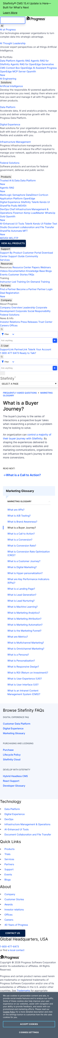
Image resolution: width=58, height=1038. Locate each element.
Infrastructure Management (15, 141)
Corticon (43, 194)
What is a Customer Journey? (23, 561)
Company (6, 300)
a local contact (16, 950)
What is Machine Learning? (22, 606)
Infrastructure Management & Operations (27, 824)
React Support (11, 780)
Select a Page (10, 383)
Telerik (35, 202)
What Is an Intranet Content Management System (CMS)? (23, 692)
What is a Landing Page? (21, 588)
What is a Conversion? (19, 539)
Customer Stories (18, 274)
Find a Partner (8, 289)
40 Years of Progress (16, 924)
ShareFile (5, 205)
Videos (4, 270)
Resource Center (21, 267)
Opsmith (18, 73)
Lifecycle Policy (12, 754)
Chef (12, 209)
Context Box (13, 67)
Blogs (49, 270)
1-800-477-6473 (9, 352)
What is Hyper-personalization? (25, 573)
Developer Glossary (14, 785)
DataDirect (32, 194)
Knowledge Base (35, 270)
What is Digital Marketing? (22, 567)
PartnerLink (20, 349)
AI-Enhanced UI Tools (12, 223)
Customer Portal (32, 252)
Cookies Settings (29, 1032)
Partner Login (44, 289)
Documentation (16, 270)
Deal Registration (9, 294)
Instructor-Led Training (13, 281)
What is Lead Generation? (21, 594)
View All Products (13, 243)
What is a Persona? (18, 654)
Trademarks (23, 990)
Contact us (12, 933)
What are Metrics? (17, 636)
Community (31, 256)
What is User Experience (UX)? (24, 678)
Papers (36, 267)
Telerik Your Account (39, 349)
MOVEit (22, 205)
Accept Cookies (29, 1024)
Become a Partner (27, 289)
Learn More (10, 12)
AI (2, 25)
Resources (6, 263)
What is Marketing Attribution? (24, 618)
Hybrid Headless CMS (15, 776)
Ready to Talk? (28, 352)
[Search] (2, 329)
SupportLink (7, 349)
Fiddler (48, 223)
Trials (7, 854)
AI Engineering (8, 78)
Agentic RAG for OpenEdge (26, 64)
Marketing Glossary (14, 733)
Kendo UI (45, 202)
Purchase (8, 749)
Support (5, 248)
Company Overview (11, 307)
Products (6, 176)
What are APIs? (15, 509)
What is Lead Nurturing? (21, 600)
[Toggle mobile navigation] (2, 373)
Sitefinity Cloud (11, 759)
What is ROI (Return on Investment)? (27, 672)
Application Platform (11, 198)
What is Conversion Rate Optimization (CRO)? (28, 553)
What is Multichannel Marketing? (25, 642)
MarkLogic (6, 194)
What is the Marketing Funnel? (24, 630)
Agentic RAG (23, 60)
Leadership (29, 307)
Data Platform (7, 60)
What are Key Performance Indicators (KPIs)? (28, 581)
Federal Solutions (9, 162)
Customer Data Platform (16, 723)
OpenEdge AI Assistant (33, 67)
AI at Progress (8, 29)
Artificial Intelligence (11, 86)
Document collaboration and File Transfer (31, 227)
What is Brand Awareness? (22, 521)
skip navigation (12, 20)
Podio (14, 205)
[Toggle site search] (2, 357)
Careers (4, 325)
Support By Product (11, 252)
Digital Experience (10, 124)
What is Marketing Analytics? (23, 612)
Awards (8, 904)
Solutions (6, 82)
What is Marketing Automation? (25, 624)
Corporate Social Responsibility (32, 311)
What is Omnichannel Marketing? (25, 648)
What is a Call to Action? (23, 475)
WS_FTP (13, 237)
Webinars (45, 267)
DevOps (4, 209)
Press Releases (29, 321)
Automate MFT (14, 232)
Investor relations (14, 909)
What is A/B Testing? (19, 515)
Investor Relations (10, 321)
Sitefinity (26, 202)
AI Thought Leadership (13, 43)
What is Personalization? (21, 660)
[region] (29, 1015)
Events (4, 274)
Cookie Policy (9, 1012)
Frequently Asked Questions (20, 393)
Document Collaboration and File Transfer (27, 834)
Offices (14, 325)
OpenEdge (29, 198)
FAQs (31, 274)
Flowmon (18, 212)
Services (5, 259)
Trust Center (45, 321)
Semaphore (18, 194)
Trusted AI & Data (10, 180)
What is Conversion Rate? (21, 545)
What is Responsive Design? (23, 666)
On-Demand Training (38, 281)
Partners (5, 285)
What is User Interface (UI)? (23, 684)
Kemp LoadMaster (34, 212)
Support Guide (16, 256)
